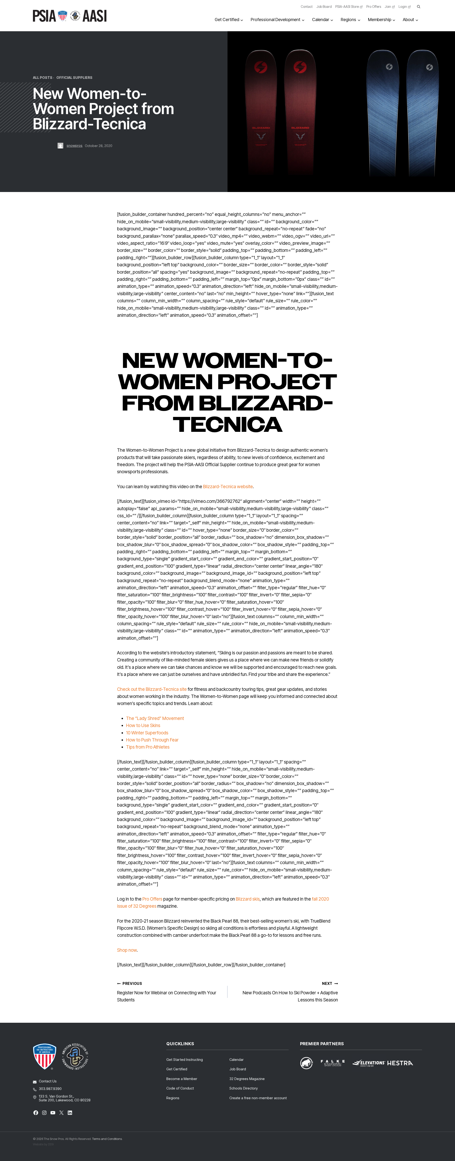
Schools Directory (243, 1088)
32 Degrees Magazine (247, 1078)
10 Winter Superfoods (147, 733)
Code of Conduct (180, 1088)
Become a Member (181, 1078)
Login (403, 6)
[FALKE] (335, 1063)
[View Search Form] (418, 7)
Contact (307, 6)
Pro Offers (373, 6)
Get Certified (176, 1069)
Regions (172, 1098)
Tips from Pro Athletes (147, 747)
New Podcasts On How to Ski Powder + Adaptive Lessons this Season (290, 992)
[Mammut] (309, 1063)
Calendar (236, 1059)
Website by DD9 (43, 1144)
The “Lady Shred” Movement (155, 718)
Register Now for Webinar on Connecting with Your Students (166, 992)
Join (388, 6)
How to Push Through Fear (152, 740)
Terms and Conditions (107, 1139)
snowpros (74, 145)
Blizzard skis (248, 899)
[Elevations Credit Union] (369, 1063)
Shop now (127, 950)
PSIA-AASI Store (347, 6)
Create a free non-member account (258, 1098)
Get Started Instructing (184, 1059)
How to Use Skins (143, 725)
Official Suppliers (74, 78)
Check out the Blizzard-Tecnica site (152, 689)
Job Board (324, 6)
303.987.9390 (50, 1088)
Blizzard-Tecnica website (228, 486)
